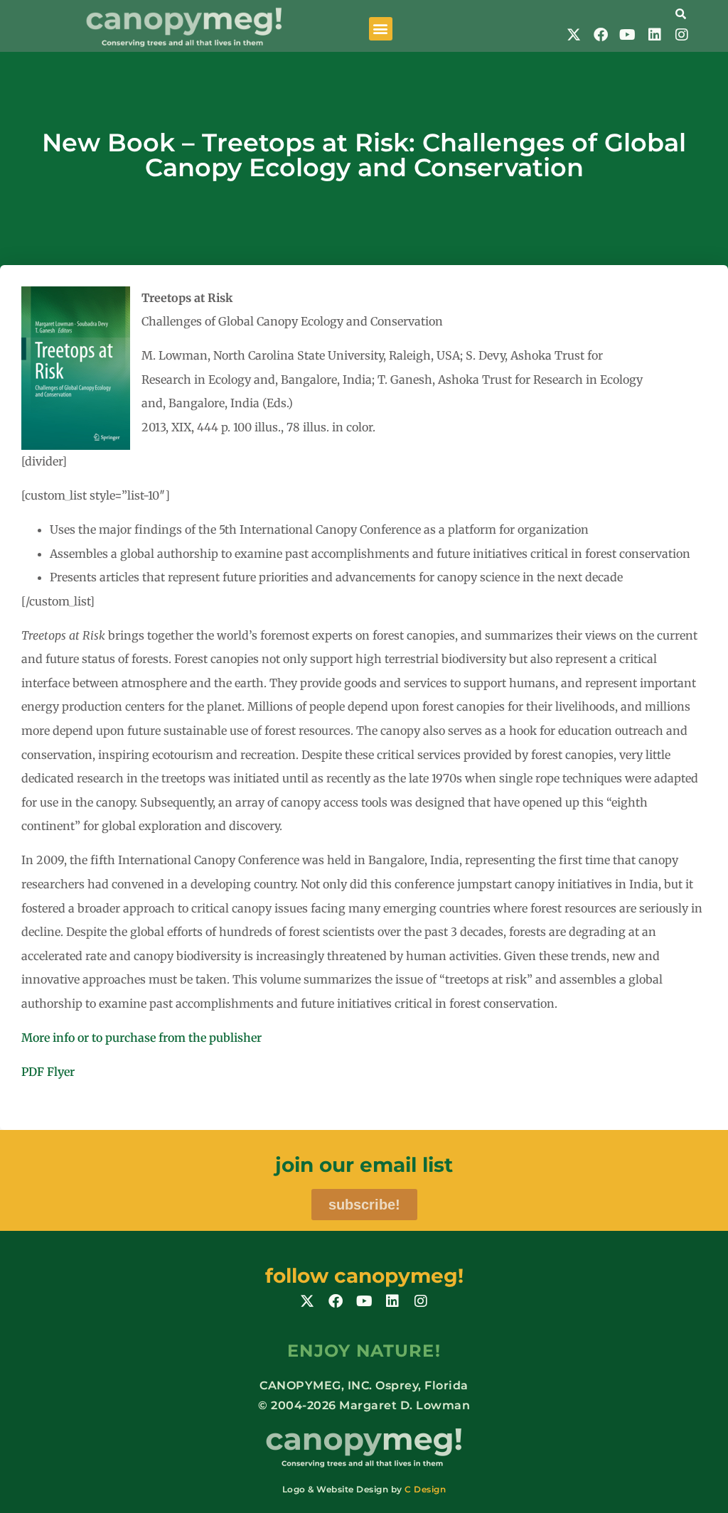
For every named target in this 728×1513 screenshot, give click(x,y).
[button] (380, 29)
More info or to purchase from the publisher (141, 1037)
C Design (425, 1489)
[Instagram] (682, 35)
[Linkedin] (655, 35)
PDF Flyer (48, 1072)
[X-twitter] (574, 35)
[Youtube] (628, 35)
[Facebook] (601, 35)
